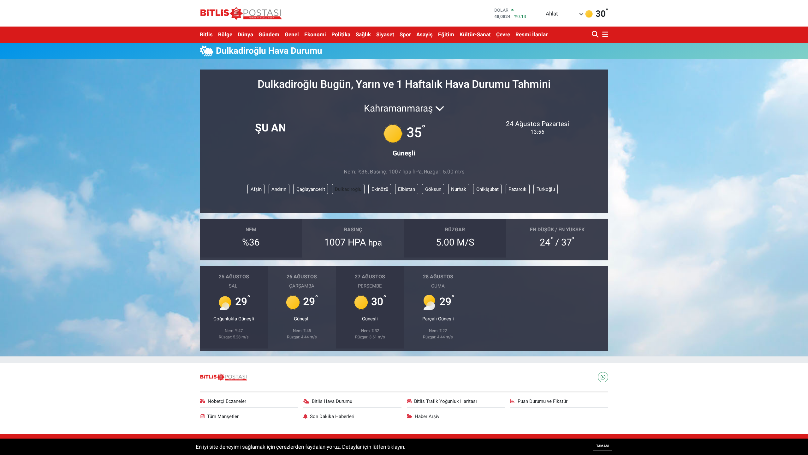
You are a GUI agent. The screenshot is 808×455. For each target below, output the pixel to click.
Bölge (225, 34)
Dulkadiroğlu (348, 189)
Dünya (245, 34)
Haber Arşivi (428, 416)
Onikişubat (487, 189)
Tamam (602, 446)
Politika (340, 34)
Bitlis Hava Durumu (332, 401)
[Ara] (596, 34)
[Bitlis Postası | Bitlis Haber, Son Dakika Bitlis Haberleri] (241, 13)
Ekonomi (315, 34)
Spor (405, 34)
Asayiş (424, 34)
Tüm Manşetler (223, 416)
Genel (292, 34)
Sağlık (363, 34)
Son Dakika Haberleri (332, 416)
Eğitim (446, 34)
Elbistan (406, 189)
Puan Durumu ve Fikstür (542, 401)
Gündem (268, 34)
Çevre (503, 34)
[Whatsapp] (603, 377)
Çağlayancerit (310, 189)
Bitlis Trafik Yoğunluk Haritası (445, 401)
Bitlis (206, 34)
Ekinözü (379, 189)
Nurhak (458, 189)
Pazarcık (517, 189)
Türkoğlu (546, 189)
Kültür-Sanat (475, 34)
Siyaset (385, 34)
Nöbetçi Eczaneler (227, 401)
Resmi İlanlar (531, 34)
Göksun (433, 189)
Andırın (278, 189)
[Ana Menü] (604, 34)
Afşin (256, 189)
